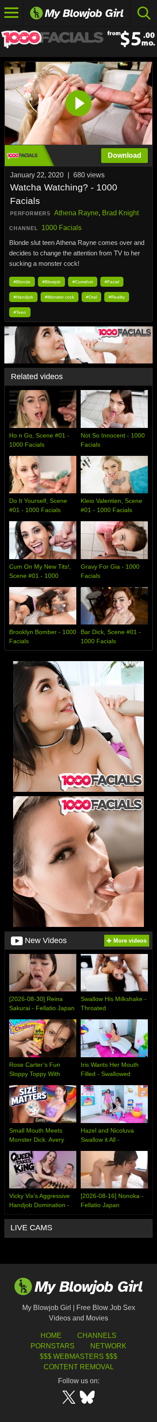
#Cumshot (82, 281)
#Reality (117, 297)
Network (108, 1346)
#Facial (112, 281)
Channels (96, 1335)
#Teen (20, 312)
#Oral (91, 297)
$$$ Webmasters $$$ (78, 1356)
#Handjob (23, 297)
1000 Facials (61, 227)
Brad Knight (120, 213)
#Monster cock (59, 297)
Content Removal (79, 1367)
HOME (51, 1335)
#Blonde (22, 281)
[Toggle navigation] (11, 13)
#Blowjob (51, 281)
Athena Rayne (76, 213)
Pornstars (53, 1346)
